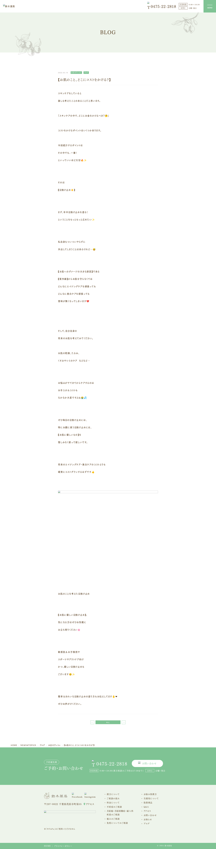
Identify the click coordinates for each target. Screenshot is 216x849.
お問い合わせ (149, 763)
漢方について (113, 794)
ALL (108, 722)
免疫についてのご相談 (117, 822)
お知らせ (148, 819)
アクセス (90, 804)
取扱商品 (148, 802)
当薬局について (151, 798)
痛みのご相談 (113, 818)
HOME (47, 845)
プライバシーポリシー (63, 845)
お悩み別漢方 (150, 794)
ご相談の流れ (113, 798)
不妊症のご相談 (114, 806)
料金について (113, 802)
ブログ (147, 823)
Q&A (146, 806)
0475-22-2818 (163, 6)
